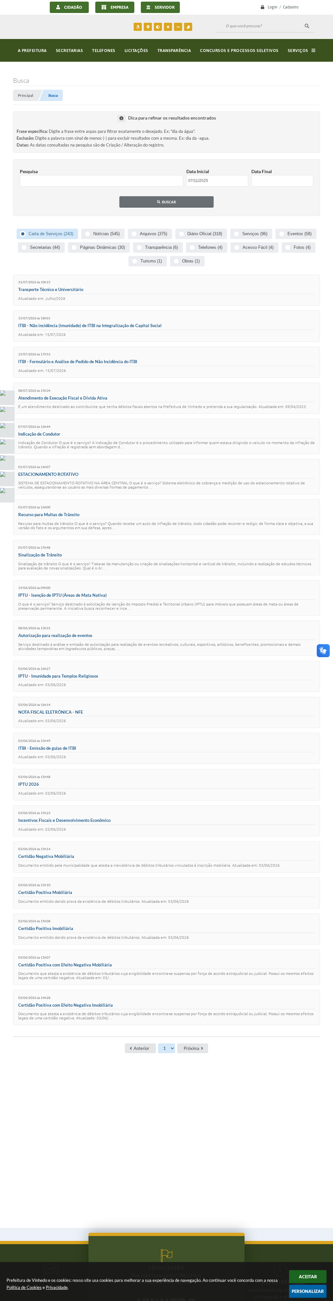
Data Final (261, 171)
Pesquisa (29, 171)
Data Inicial (197, 171)
